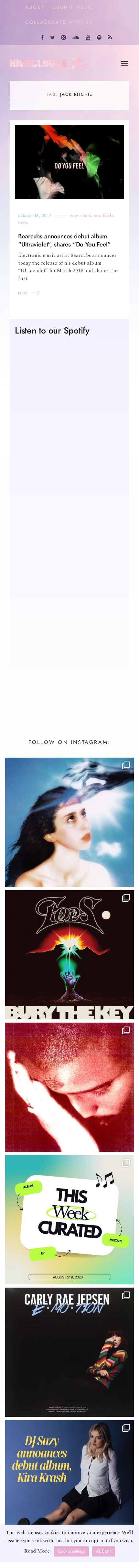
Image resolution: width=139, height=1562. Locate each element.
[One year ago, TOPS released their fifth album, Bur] (69, 954)
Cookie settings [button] (71, 1551)
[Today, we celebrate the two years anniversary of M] (69, 822)
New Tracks (103, 215)
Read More (37, 1551)
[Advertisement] (69, 625)
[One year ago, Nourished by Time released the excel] (69, 1087)
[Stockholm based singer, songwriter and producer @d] (69, 1484)
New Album (80, 215)
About (34, 7)
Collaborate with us (58, 22)
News (23, 222)
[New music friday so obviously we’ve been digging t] (69, 1219)
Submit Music (73, 7)
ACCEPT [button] (103, 1551)
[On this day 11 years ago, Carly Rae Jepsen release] (69, 1352)
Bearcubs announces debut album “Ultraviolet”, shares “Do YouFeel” (64, 240)
